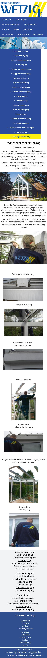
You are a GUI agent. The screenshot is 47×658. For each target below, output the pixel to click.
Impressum (38, 655)
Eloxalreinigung (24, 581)
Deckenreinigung (25, 554)
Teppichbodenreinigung (24, 557)
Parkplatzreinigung (23, 600)
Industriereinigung (25, 590)
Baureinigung (23, 595)
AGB (18, 655)
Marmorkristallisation (25, 576)
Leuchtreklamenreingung (25, 579)
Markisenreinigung (25, 587)
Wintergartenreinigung (23, 609)
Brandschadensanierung (23, 598)
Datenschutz (26, 655)
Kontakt (11, 655)
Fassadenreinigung (25, 569)
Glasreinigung (24, 560)
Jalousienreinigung (25, 573)
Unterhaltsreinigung (24, 552)
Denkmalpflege (25, 584)
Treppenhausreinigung (25, 566)
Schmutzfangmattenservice (25, 563)
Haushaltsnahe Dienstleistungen (23, 603)
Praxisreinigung (23, 606)
